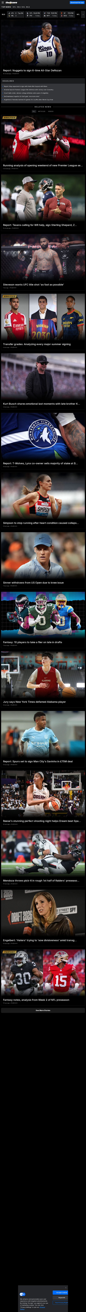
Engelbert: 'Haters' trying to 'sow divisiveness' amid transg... (40, 940)
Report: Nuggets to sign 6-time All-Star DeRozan (32, 70)
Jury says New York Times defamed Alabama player (34, 701)
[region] (43, 1298)
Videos (50, 111)
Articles (41, 111)
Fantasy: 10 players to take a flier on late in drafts (32, 642)
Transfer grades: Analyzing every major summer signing (37, 344)
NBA (19, 7)
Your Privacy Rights (62, 1302)
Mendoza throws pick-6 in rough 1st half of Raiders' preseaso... (41, 880)
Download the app (77, 2)
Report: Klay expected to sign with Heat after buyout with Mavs (25, 86)
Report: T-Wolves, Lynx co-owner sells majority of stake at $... (40, 463)
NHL (23, 7)
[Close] (65, 1287)
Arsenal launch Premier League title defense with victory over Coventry (28, 89)
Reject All (62, 1297)
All (34, 111)
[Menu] (3, 2)
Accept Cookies (61, 1292)
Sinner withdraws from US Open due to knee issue (33, 582)
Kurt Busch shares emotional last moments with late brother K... (41, 403)
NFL (14, 7)
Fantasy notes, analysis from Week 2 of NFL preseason (36, 999)
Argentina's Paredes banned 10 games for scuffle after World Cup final (28, 99)
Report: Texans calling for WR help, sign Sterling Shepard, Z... (40, 225)
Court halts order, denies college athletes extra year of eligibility (26, 93)
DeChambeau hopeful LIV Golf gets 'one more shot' (22, 96)
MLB (28, 7)
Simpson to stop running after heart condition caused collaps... (41, 522)
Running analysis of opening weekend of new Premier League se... (43, 165)
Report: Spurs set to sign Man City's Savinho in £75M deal (38, 761)
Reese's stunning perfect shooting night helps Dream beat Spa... (42, 821)
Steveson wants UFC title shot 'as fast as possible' (33, 284)
